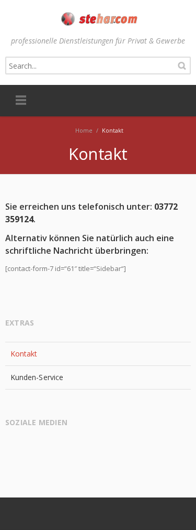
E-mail (55, 449)
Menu (21, 100)
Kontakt (24, 354)
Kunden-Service (36, 377)
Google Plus (35, 449)
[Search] (182, 65)
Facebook (15, 449)
